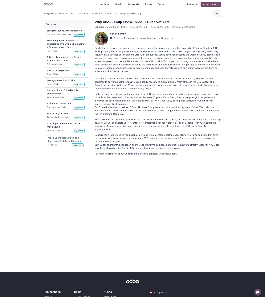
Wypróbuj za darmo (211, 4)
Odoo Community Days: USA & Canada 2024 (93, 13)
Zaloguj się (192, 4)
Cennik (148, 4)
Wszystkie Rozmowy (130, 13)
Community (133, 4)
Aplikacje (104, 4)
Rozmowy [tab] (51, 24)
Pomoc (161, 4)
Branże (118, 4)
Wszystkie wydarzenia (55, 13)
